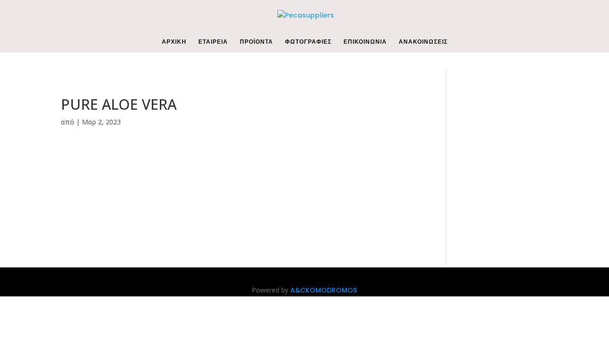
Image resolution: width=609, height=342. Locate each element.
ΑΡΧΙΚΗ (174, 42)
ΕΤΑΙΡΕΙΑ (213, 42)
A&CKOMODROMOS (323, 290)
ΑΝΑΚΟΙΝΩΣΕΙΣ (423, 42)
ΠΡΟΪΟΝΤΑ (256, 42)
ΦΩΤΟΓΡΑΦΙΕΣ (308, 42)
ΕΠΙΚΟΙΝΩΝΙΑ (365, 42)
